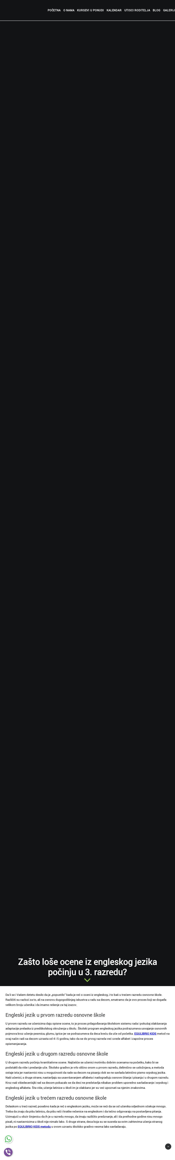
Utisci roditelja (137, 10)
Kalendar (114, 10)
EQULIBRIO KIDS (145, 1033)
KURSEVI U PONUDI (90, 10)
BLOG (156, 10)
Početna (54, 10)
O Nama (69, 10)
